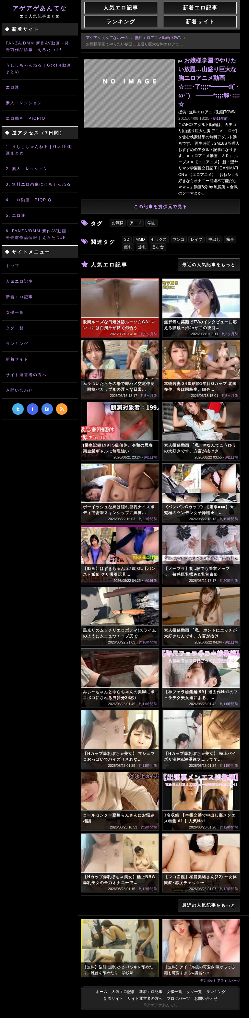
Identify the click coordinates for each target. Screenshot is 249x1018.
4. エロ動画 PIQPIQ (29, 200)
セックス (159, 239)
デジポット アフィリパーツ (220, 980)
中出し (214, 239)
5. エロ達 (16, 215)
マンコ (178, 239)
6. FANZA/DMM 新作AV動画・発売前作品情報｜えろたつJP (38, 234)
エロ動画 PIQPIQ (25, 118)
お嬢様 (118, 223)
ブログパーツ (178, 998)
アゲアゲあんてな (40, 11)
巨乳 (128, 247)
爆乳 (142, 247)
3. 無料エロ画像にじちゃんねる (38, 184)
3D (126, 239)
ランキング (17, 343)
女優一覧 (15, 312)
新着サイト (17, 359)
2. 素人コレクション (27, 168)
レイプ (196, 239)
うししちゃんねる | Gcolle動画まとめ (38, 68)
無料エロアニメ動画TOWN (158, 37)
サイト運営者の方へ (26, 375)
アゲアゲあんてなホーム (107, 37)
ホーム (101, 991)
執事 (230, 239)
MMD (140, 239)
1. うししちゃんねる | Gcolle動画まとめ (39, 149)
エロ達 (12, 87)
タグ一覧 (15, 328)
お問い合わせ (19, 390)
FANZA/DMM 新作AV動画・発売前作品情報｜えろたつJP (37, 46)
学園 (151, 223)
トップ (12, 266)
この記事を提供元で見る (160, 206)
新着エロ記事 (19, 297)
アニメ (135, 223)
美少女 (158, 247)
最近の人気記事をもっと (209, 264)
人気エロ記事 (19, 281)
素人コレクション (24, 103)
